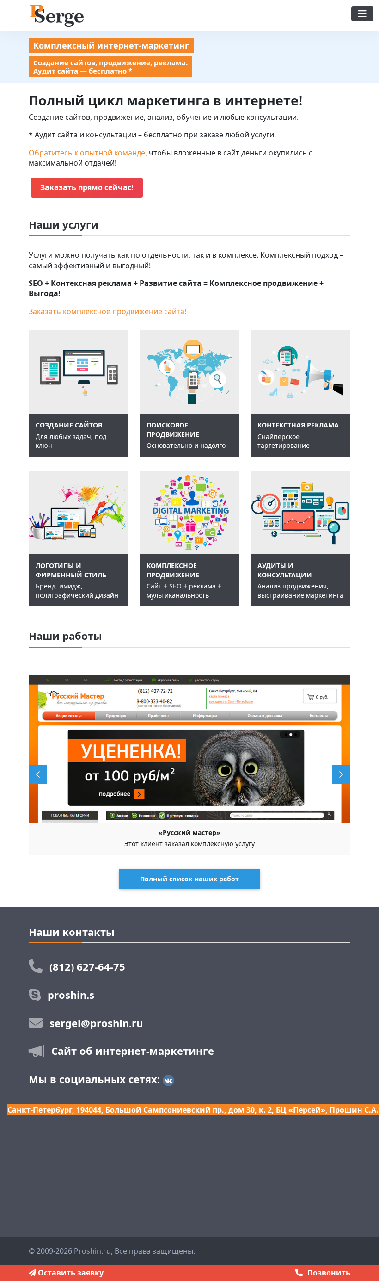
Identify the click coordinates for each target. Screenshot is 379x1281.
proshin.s (71, 995)
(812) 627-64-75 (87, 966)
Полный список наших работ (189, 878)
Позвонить (328, 1273)
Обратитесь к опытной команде (87, 153)
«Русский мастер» (189, 832)
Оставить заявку (70, 1273)
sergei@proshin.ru (96, 1023)
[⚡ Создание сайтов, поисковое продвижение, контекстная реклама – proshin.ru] (56, 15)
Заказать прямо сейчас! (87, 187)
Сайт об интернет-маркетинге (132, 1051)
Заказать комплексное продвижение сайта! (107, 311)
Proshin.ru (92, 1251)
